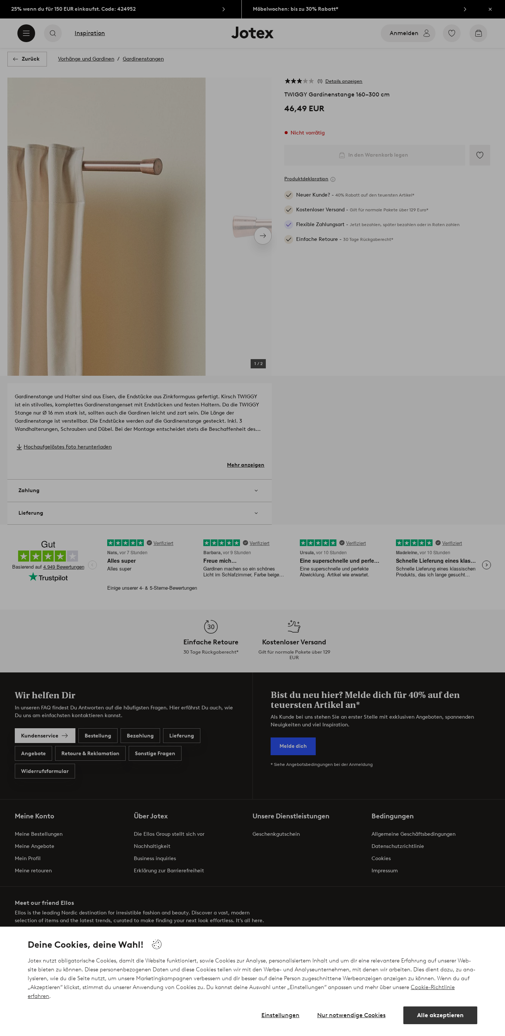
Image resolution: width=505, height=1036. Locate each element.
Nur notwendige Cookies (351, 1015)
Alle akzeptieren (440, 1015)
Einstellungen (280, 1015)
